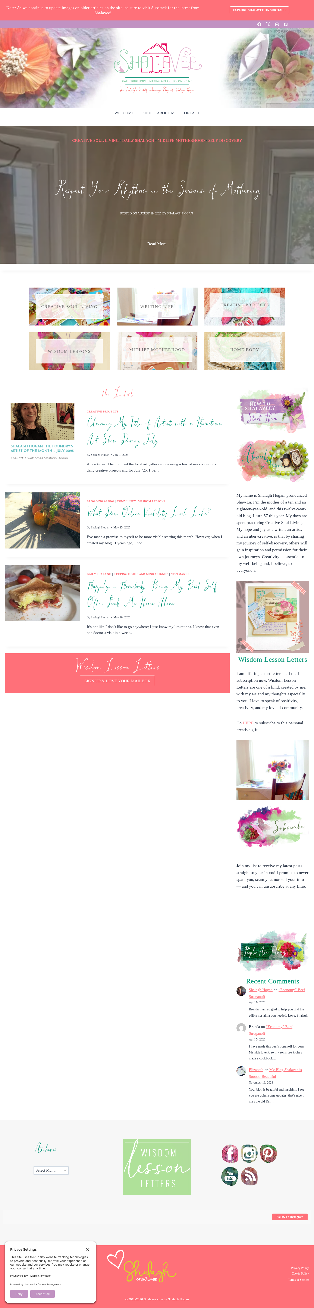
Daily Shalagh (138, 140)
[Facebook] (259, 24)
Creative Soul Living (95, 140)
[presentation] (42, 431)
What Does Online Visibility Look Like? (149, 513)
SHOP (147, 113)
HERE (248, 723)
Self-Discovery (225, 140)
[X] (268, 24)
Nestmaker (180, 574)
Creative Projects (103, 411)
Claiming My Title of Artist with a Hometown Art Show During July (154, 432)
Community (126, 501)
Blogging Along (100, 501)
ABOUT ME (167, 113)
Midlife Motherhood (181, 140)
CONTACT (191, 113)
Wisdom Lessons (151, 501)
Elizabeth (256, 1070)
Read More (160, 244)
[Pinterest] (286, 24)
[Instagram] (277, 24)
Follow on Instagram (289, 1216)
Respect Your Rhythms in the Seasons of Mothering (157, 190)
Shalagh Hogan (180, 213)
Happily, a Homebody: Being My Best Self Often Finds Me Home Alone (152, 595)
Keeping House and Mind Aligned (141, 574)
